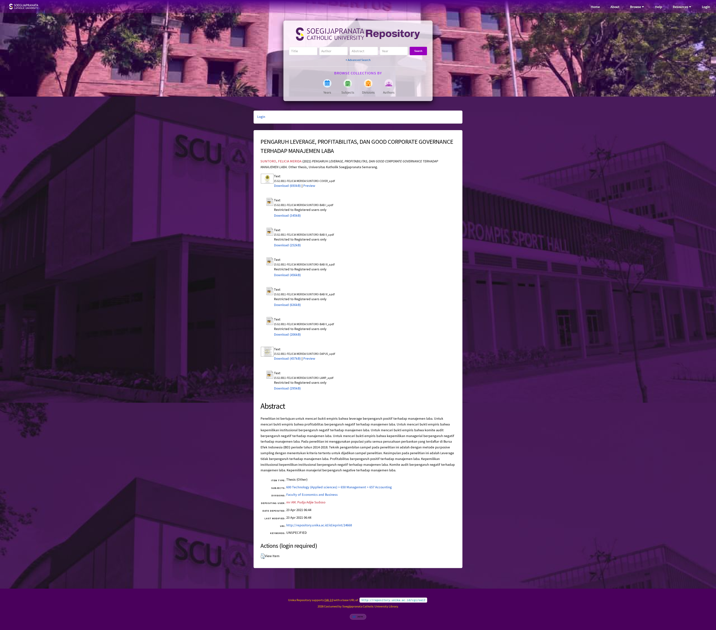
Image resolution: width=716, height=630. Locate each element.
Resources (681, 7)
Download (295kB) (287, 388)
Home (595, 7)
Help (658, 7)
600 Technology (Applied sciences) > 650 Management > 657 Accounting (339, 487)
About (614, 7)
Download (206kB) (287, 334)
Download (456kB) (287, 275)
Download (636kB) (287, 305)
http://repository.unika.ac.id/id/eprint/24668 (319, 525)
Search (418, 51)
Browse (636, 7)
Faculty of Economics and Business (312, 494)
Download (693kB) (287, 185)
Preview (309, 185)
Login (706, 7)
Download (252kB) (287, 245)
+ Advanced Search (358, 60)
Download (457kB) (287, 358)
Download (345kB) (287, 215)
